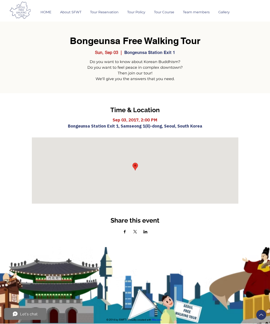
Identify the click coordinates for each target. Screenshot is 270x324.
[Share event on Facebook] (125, 231)
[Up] (261, 315)
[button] (104, 10)
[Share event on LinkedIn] (145, 231)
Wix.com (157, 319)
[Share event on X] (135, 231)
